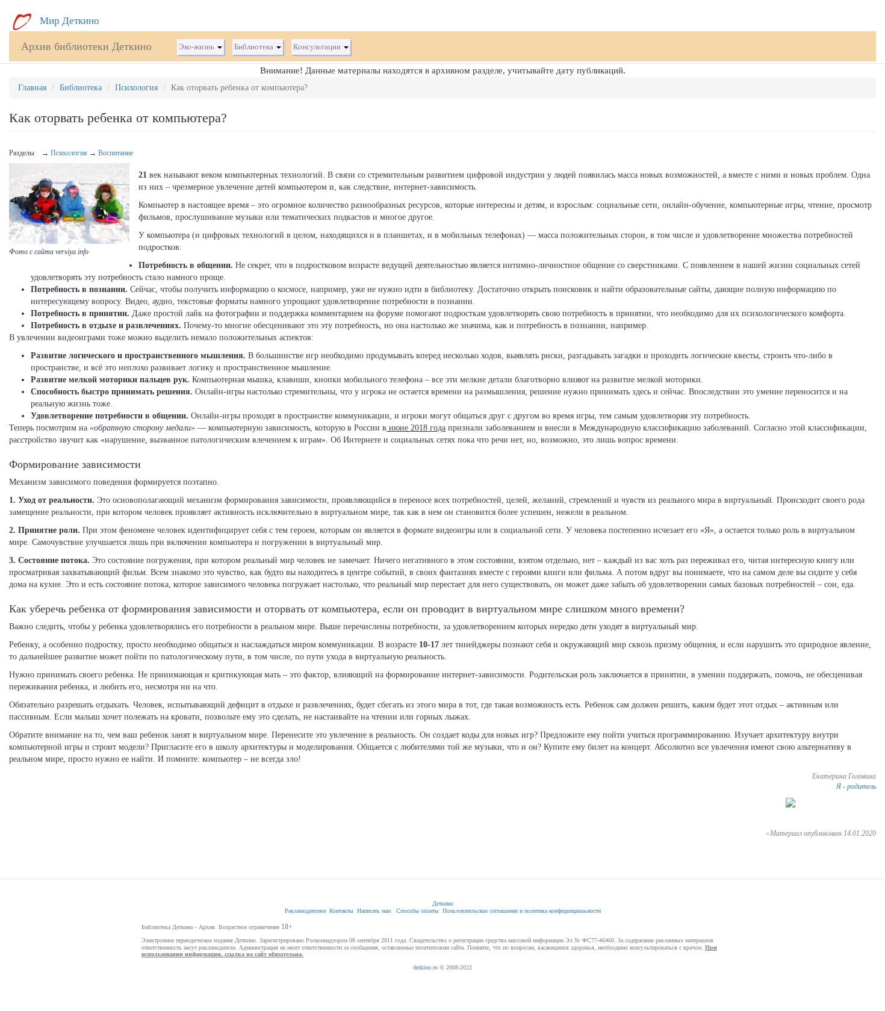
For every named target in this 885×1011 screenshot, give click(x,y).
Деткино (442, 903)
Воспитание (115, 153)
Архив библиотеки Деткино (86, 46)
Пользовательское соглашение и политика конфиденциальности (521, 910)
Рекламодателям (305, 910)
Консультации (318, 47)
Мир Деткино (68, 20)
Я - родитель (856, 786)
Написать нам (374, 910)
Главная (32, 87)
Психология (136, 87)
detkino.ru (425, 967)
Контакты (341, 910)
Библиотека (254, 47)
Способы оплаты (417, 910)
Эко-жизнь (197, 47)
